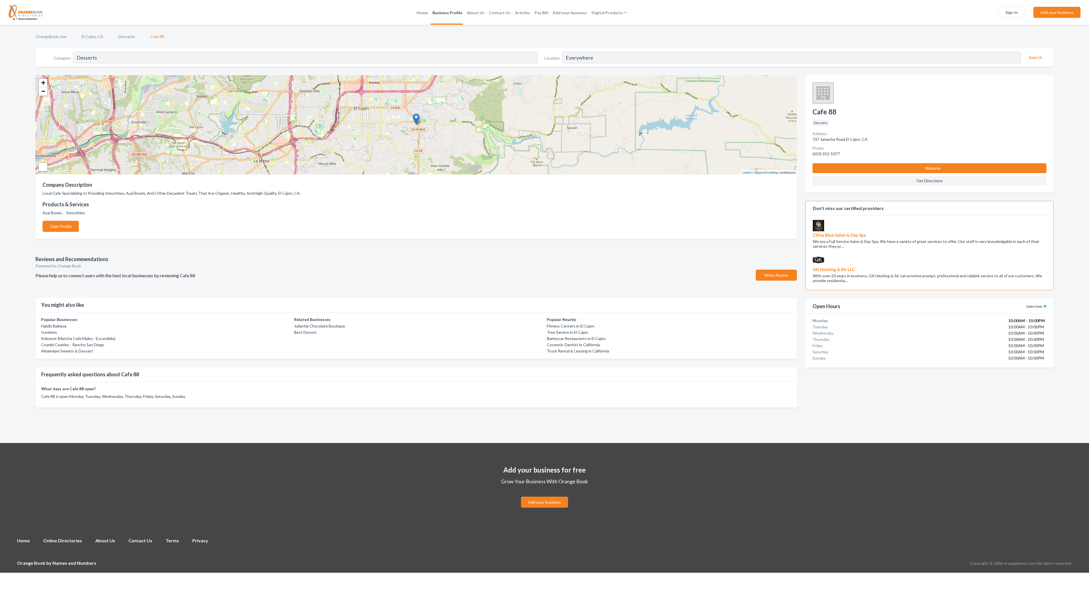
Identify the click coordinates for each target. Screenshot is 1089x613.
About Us (475, 12)
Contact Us (499, 12)
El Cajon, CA (92, 36)
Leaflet (747, 172)
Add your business (570, 12)
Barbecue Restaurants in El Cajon (576, 338)
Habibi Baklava (53, 326)
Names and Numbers (74, 563)
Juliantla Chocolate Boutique (319, 326)
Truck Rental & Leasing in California (578, 351)
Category (62, 58)
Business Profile (447, 12)
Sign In (1012, 12)
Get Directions (929, 180)
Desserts (127, 36)
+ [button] (43, 82)
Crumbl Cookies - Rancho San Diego (72, 344)
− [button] (43, 91)
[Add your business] (544, 495)
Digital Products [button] (607, 12)
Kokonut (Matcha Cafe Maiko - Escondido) (78, 338)
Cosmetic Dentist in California (573, 344)
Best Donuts (305, 332)
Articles (522, 12)
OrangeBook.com (50, 36)
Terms (172, 540)
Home (422, 12)
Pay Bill (541, 12)
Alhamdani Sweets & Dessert (67, 351)
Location (552, 58)
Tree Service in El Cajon (567, 332)
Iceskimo (49, 332)
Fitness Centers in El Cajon (570, 326)
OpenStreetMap (767, 172)
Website (932, 168)
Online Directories (62, 540)
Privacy (200, 540)
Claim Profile (61, 226)
